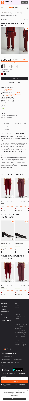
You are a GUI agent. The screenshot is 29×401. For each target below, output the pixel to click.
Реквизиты (18, 310)
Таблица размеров (6, 69)
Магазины (17, 314)
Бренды (4, 306)
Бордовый (8, 95)
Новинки (4, 317)
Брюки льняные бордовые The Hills (20, 201)
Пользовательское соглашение (20, 327)
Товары (15, 12)
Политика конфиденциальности (21, 323)
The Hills (8, 90)
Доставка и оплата (20, 316)
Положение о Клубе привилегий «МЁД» (20, 333)
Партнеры (17, 307)
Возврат (17, 318)
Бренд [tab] (21, 126)
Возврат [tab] (7, 126)
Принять (14, 398)
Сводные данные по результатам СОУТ (20, 345)
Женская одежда (6, 14)
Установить (24, 2)
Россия (18, 92)
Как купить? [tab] (7, 123)
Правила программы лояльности (20, 336)
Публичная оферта (20, 330)
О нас (16, 303)
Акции (3, 309)
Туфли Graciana (5, 243)
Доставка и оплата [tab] (21, 123)
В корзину (14, 79)
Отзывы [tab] (7, 129)
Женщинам (21, 12)
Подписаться (15, 381)
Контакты (17, 305)
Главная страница (6, 12)
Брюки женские (16, 14)
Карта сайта (18, 312)
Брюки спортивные (14, 94)
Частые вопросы (19, 342)
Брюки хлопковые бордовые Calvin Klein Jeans (7, 202)
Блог (3, 314)
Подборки (5, 312)
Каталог (4, 303)
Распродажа (6, 320)
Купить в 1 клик (14, 83)
